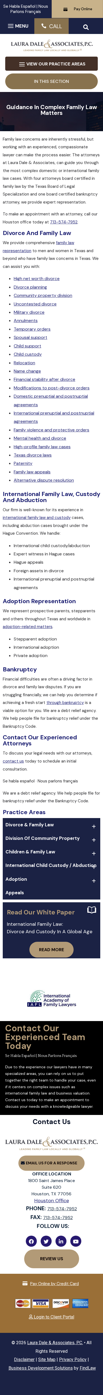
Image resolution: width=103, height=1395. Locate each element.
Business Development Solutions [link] (41, 1368)
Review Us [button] (51, 1259)
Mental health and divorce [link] (40, 438)
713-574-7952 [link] (63, 222)
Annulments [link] (26, 320)
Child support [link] (27, 346)
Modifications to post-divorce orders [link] (52, 388)
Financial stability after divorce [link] (44, 379)
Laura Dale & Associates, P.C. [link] (55, 1342)
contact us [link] (13, 761)
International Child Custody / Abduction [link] (50, 865)
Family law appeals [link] (32, 472)
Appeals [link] (14, 893)
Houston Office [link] (51, 1200)
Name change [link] (27, 371)
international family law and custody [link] (37, 517)
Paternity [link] (23, 463)
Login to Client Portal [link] (53, 1317)
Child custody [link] (28, 354)
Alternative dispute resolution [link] (44, 480)
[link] (51, 48)
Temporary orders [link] (32, 329)
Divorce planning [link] (30, 287)
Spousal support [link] (30, 337)
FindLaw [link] (88, 1368)
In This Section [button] (51, 81)
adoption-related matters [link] (27, 626)
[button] (17, 25)
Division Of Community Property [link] (42, 838)
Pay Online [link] (83, 9)
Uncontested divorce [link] (35, 304)
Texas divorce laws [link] (33, 455)
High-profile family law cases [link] (42, 447)
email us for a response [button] (51, 1163)
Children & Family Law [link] (30, 852)
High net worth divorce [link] (37, 278)
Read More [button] (51, 950)
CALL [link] (55, 26)
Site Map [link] (46, 1359)
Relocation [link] (24, 363)
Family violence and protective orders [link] (51, 430)
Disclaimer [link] (24, 1359)
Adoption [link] (16, 879)
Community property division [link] (43, 295)
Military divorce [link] (29, 312)
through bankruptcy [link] (65, 702)
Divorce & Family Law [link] (29, 825)
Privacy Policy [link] (73, 1359)
